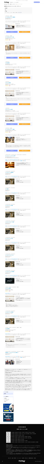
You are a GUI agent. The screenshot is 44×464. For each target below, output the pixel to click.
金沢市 (20, 436)
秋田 (18, 432)
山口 (25, 440)
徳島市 (13, 439)
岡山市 (16, 440)
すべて (5, 12)
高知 (21, 439)
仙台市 (30, 432)
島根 (18, 440)
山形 (22, 432)
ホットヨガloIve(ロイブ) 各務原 (9, 129)
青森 (15, 432)
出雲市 (20, 440)
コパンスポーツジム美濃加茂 (9, 172)
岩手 (25, 432)
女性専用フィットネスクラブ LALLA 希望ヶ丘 (11, 352)
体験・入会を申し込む (25, 57)
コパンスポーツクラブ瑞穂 (9, 205)
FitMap (37, 461)
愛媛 (18, 439)
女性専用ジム (16, 12)
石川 (18, 436)
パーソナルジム (11, 12)
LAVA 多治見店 (7, 328)
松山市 (20, 439)
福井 (21, 436)
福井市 (23, 436)
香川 (15, 439)
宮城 (28, 432)
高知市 (23, 439)
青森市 (17, 432)
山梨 (25, 436)
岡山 (15, 440)
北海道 (12, 432)
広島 (11, 440)
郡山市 (33, 432)
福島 (32, 432)
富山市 (16, 436)
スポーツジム (8, 12)
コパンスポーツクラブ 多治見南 (9, 271)
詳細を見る (12, 57)
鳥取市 (23, 440)
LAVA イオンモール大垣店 (9, 109)
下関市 (26, 440)
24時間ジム (14, 12)
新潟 (11, 436)
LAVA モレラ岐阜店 (8, 82)
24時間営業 (5, 398)
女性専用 (5, 401)
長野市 (30, 436)
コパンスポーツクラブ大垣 (9, 238)
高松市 (16, 439)
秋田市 (20, 432)
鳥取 (21, 440)
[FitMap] (22, 461)
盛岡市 (27, 432)
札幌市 (13, 432)
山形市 (23, 432)
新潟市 (13, 436)
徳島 (11, 439)
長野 (28, 436)
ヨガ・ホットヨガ (19, 12)
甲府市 (26, 436)
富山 (15, 436)
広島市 (13, 440)
